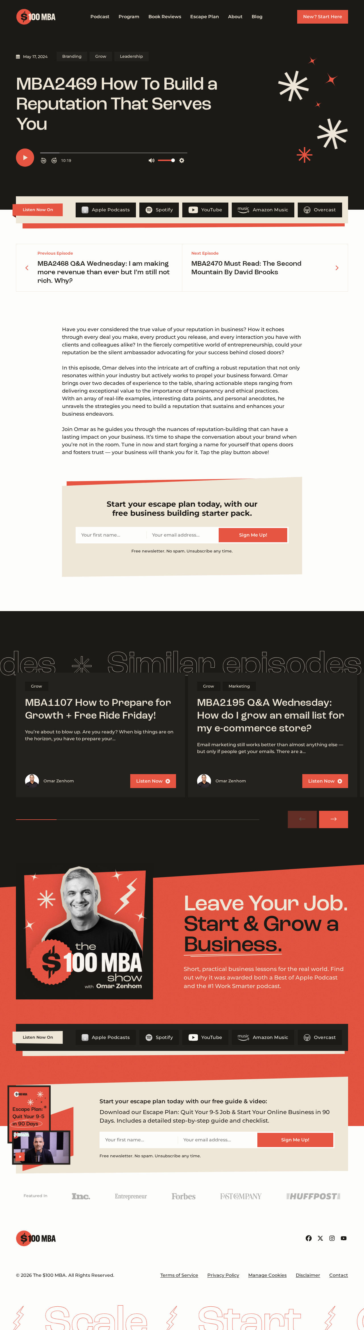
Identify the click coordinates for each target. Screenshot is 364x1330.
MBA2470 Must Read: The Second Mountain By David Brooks (246, 268)
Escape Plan (204, 16)
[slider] (137, 819)
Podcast (99, 16)
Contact (338, 1275)
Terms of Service (179, 1275)
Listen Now (149, 781)
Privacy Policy (223, 1275)
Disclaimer (308, 1275)
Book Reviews (164, 16)
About (235, 16)
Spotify (164, 210)
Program (129, 16)
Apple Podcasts (111, 210)
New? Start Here (322, 16)
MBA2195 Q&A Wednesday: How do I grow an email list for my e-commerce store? (270, 716)
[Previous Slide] (302, 819)
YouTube (211, 210)
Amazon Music (270, 210)
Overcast (325, 210)
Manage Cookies (267, 1275)
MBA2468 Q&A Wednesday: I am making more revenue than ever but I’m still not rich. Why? (104, 272)
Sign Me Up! (253, 535)
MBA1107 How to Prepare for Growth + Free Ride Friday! (98, 709)
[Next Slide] (333, 819)
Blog (257, 16)
